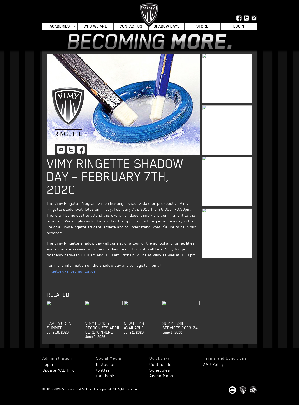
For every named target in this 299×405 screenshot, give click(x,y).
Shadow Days (167, 26)
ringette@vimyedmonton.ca (71, 271)
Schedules (160, 370)
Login (47, 364)
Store (202, 26)
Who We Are (95, 26)
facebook (105, 375)
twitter (103, 370)
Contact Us (131, 26)
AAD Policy (213, 364)
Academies (60, 26)
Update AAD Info (58, 370)
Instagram (106, 364)
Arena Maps (161, 375)
